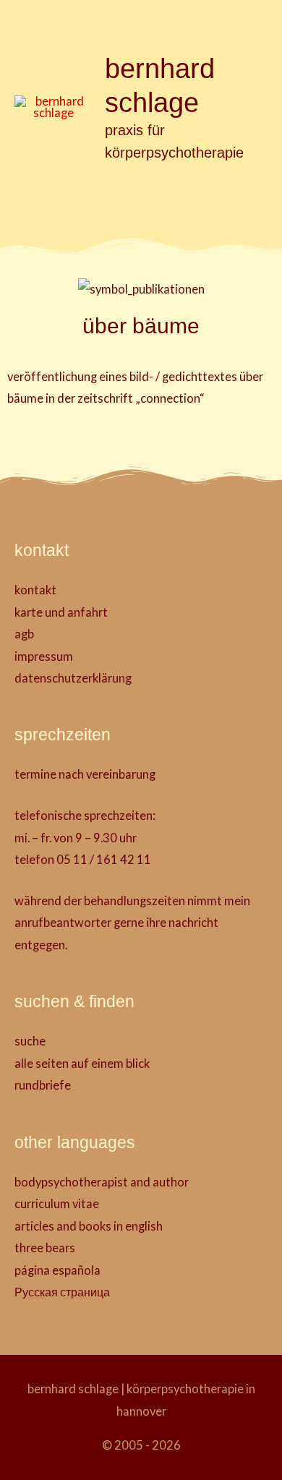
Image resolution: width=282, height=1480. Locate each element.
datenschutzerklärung (73, 678)
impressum (43, 656)
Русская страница (62, 1292)
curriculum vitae (56, 1203)
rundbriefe (42, 1085)
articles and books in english (88, 1226)
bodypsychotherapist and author (101, 1182)
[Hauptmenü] (141, 194)
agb (24, 634)
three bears (44, 1247)
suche (30, 1041)
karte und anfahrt (61, 612)
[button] (262, 23)
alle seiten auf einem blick (82, 1063)
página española (57, 1270)
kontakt (35, 589)
